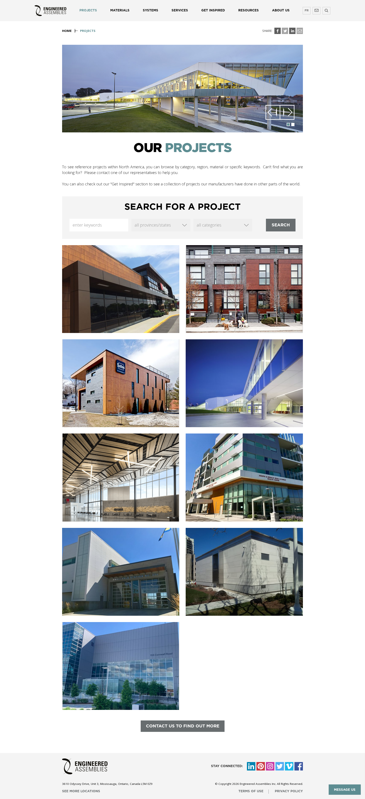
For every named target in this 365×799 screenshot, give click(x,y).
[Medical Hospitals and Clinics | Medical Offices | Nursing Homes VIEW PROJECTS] (244, 477)
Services (180, 10)
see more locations (81, 791)
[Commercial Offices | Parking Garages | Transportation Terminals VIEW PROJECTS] (120, 383)
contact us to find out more (182, 726)
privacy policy (289, 791)
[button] (273, 112)
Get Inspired (213, 10)
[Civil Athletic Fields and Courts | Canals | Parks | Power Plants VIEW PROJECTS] (244, 572)
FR (307, 10)
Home (67, 31)
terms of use (250, 791)
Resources (248, 10)
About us (281, 10)
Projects (88, 10)
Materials (119, 10)
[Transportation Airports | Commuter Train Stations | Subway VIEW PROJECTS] (120, 666)
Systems (150, 10)
